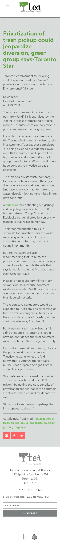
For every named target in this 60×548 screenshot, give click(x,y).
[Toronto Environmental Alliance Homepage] (30, 7)
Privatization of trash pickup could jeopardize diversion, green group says (29, 423)
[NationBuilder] (34, 529)
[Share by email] (6, 435)
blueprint (12, 205)
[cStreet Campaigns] (26, 529)
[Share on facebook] (14, 435)
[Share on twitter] (21, 435)
